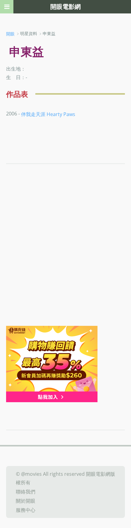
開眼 (10, 34)
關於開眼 (25, 500)
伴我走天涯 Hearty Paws (48, 114)
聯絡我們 (25, 491)
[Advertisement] (65, 257)
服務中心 (25, 510)
